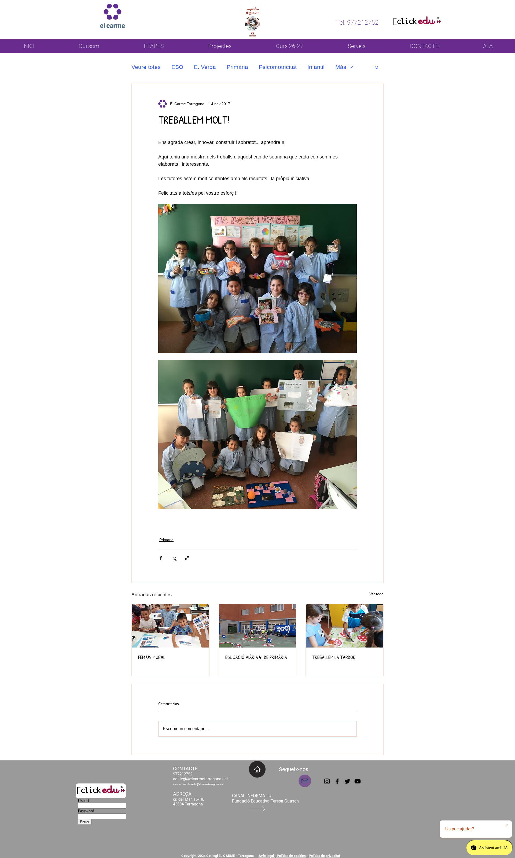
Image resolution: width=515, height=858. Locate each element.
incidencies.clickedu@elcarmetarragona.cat (198, 784)
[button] (376, 67)
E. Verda (205, 67)
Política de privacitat (324, 856)
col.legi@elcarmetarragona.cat (200, 778)
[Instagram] (327, 781)
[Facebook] (337, 781)
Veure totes (146, 67)
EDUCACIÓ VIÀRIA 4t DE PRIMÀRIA (256, 657)
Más (340, 67)
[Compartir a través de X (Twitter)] (173, 558)
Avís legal (267, 856)
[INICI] (257, 769)
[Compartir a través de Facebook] (160, 558)
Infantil (316, 67)
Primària (237, 67)
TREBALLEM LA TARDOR (333, 657)
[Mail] (305, 781)
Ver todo (376, 594)
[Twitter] (347, 781)
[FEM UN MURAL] (170, 626)
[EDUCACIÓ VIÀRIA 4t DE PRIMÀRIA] (257, 626)
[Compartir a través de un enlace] (187, 558)
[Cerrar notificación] (507, 825)
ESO (177, 67)
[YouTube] (357, 781)
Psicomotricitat (278, 67)
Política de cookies (291, 856)
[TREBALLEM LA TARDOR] (344, 626)
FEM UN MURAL (151, 657)
